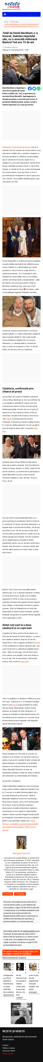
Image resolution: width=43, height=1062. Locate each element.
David (8, 419)
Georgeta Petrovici (11, 47)
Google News (28, 951)
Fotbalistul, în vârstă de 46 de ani (16, 147)
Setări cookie (7, 1054)
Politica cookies (8, 1048)
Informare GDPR (8, 1051)
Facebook (26, 954)
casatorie (21, 894)
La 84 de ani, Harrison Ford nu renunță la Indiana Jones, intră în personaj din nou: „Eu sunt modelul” (21, 981)
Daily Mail (24, 661)
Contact (5, 1045)
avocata (9, 894)
